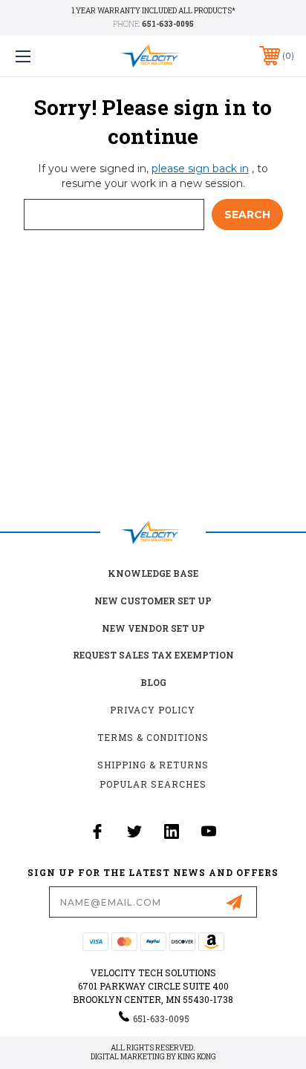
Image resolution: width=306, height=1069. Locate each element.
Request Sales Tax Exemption (153, 655)
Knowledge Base (153, 573)
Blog (153, 682)
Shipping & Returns (153, 765)
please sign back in (200, 168)
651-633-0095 (168, 24)
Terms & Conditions (153, 737)
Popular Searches (153, 784)
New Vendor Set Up (153, 628)
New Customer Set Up (153, 601)
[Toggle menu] (43, 56)
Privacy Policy (152, 710)
